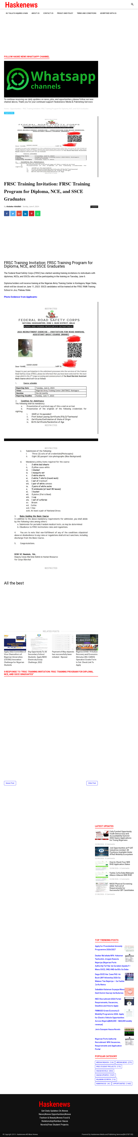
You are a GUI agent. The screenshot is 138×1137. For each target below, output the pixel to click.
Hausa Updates (102, 1075)
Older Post (92, 783)
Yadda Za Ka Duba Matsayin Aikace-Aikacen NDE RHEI (122, 874)
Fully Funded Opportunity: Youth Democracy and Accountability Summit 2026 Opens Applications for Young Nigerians (121, 835)
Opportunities (9, 113)
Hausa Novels (102, 1071)
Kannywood (101, 1084)
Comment (94, 207)
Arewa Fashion (102, 1062)
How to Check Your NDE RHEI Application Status (120, 863)
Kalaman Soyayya (103, 1079)
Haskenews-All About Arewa (27, 1134)
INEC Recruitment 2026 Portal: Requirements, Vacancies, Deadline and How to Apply (108, 1002)
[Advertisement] (69, 32)
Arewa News (121, 1062)
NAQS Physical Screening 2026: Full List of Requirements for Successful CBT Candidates (122, 887)
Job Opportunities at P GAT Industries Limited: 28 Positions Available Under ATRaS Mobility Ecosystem (121, 851)
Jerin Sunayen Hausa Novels (107, 1029)
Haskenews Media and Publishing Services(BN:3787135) (112, 1134)
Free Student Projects (106, 1067)
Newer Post (10, 783)
